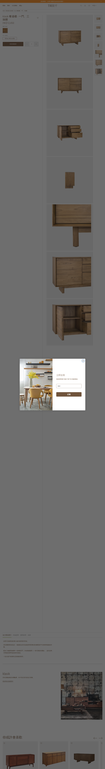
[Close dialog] (83, 360)
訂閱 (69, 394)
